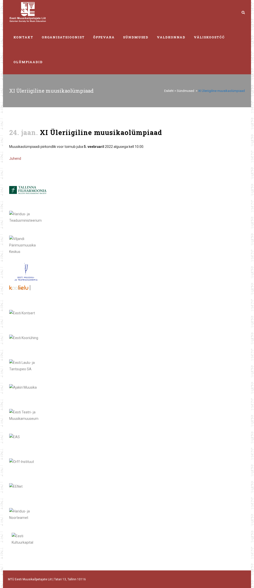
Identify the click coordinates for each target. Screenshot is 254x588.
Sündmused (185, 91)
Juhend (15, 158)
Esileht (169, 91)
